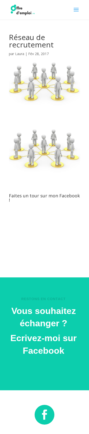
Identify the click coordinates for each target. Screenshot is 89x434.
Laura (19, 53)
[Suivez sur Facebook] (44, 415)
